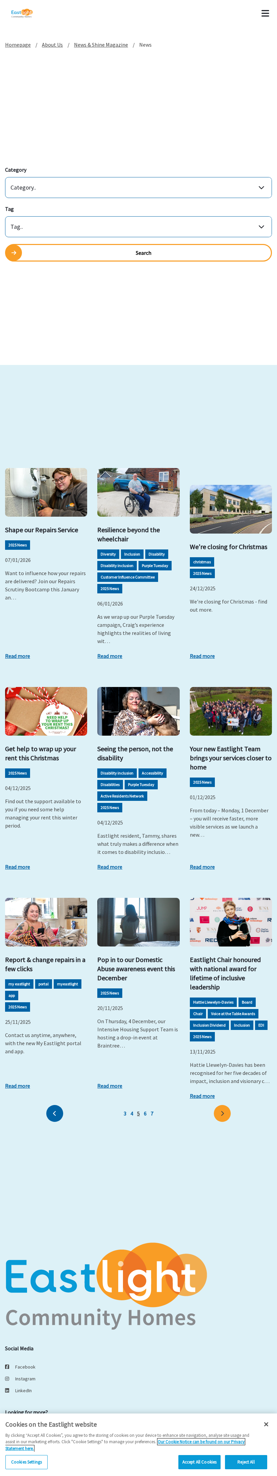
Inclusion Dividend (209, 1025)
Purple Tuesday (155, 565)
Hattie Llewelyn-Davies (213, 1002)
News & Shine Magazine (101, 44)
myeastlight (67, 983)
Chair (198, 1013)
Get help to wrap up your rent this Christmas (40, 753)
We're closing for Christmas (228, 546)
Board (247, 1002)
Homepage (18, 44)
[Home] (31, 13)
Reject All (245, 1462)
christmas (202, 561)
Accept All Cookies (199, 1462)
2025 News (17, 544)
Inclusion (132, 554)
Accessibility (152, 773)
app (11, 995)
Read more (17, 656)
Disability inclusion (117, 565)
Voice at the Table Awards (233, 1013)
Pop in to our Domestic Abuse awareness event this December (136, 968)
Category (15, 169)
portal (44, 983)
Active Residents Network (122, 795)
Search (143, 252)
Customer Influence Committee (128, 577)
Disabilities (110, 784)
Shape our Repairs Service (41, 529)
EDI (261, 1025)
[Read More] (46, 492)
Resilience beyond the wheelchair (128, 534)
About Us (52, 44)
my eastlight (19, 983)
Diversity (108, 554)
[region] (138, 1444)
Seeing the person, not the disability (135, 753)
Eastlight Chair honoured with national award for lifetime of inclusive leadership (225, 973)
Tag (9, 208)
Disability (157, 554)
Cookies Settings (26, 1462)
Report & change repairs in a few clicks (45, 964)
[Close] (266, 1424)
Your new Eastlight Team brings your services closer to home (231, 757)
